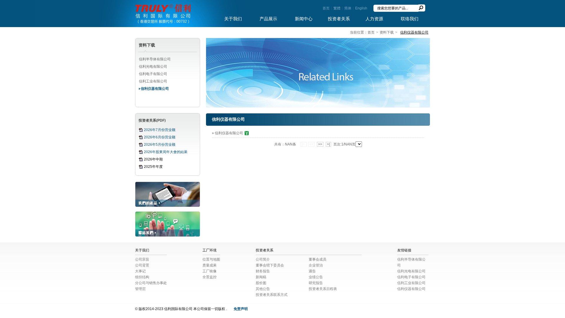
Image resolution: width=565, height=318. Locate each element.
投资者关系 (339, 18)
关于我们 (233, 18)
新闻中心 (304, 18)
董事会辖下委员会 (270, 265)
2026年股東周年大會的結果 (165, 152)
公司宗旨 (142, 259)
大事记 (140, 271)
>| (328, 144)
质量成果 (209, 265)
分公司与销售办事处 (151, 283)
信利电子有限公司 (153, 74)
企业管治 (316, 265)
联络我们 (409, 18)
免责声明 (241, 309)
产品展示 (268, 18)
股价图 (261, 283)
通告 (312, 271)
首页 (326, 8)
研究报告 (316, 283)
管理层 (140, 289)
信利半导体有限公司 (155, 59)
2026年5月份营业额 (159, 145)
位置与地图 (211, 259)
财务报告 (263, 271)
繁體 (336, 8)
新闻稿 (261, 277)
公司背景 (142, 265)
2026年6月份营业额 (159, 137)
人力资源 (374, 18)
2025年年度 (153, 167)
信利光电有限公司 (153, 66)
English (361, 8)
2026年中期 (153, 159)
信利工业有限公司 (153, 81)
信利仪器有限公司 (155, 89)
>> (320, 144)
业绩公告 (316, 277)
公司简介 (263, 259)
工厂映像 (209, 271)
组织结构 (142, 277)
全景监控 (209, 277)
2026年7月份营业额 (159, 130)
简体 (347, 8)
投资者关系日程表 (323, 289)
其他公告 (263, 289)
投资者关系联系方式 (272, 295)
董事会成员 (317, 259)
